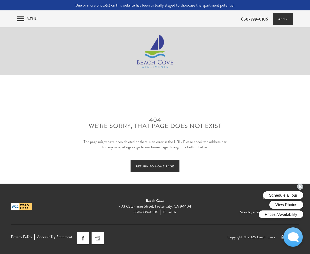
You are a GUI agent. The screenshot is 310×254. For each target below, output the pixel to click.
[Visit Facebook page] (83, 238)
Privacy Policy (21, 237)
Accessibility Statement (54, 237)
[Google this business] (98, 238)
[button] (304, 4)
